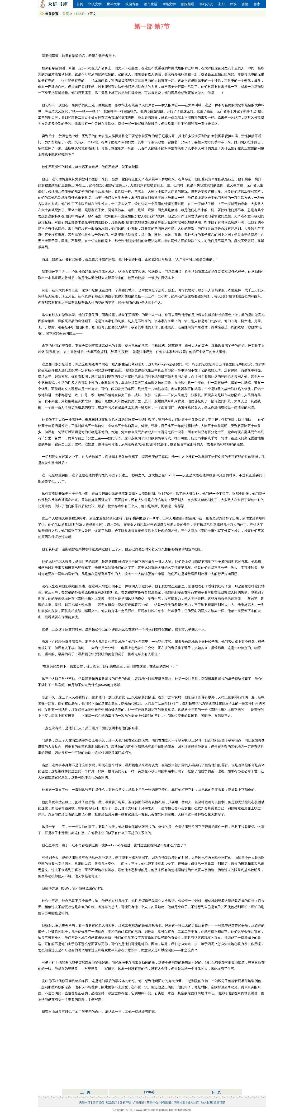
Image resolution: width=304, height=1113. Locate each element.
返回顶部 (219, 1102)
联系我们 (112, 1102)
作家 (257, 4)
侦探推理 (187, 4)
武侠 (233, 4)
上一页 (85, 1092)
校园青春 (132, 4)
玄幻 (221, 4)
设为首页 (193, 1102)
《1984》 (79, 14)
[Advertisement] (152, 42)
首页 (79, 4)
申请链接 (166, 1102)
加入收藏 (206, 1102)
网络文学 (169, 4)
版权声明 (125, 1102)
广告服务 (139, 1102)
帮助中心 (152, 1102)
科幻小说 (206, 4)
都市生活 (150, 4)
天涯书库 (56, 4)
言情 (245, 4)
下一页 (216, 1092)
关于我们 (98, 1102)
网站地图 (179, 1102)
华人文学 (95, 4)
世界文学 (113, 4)
